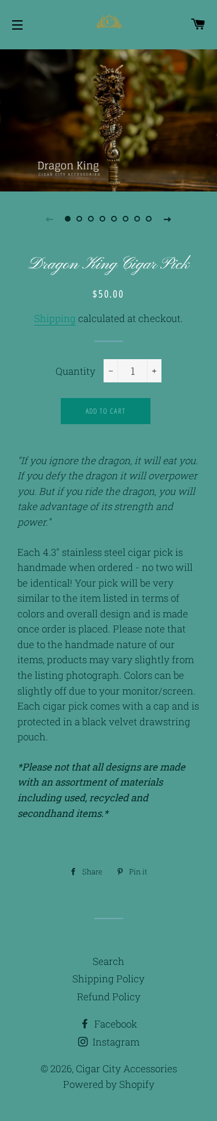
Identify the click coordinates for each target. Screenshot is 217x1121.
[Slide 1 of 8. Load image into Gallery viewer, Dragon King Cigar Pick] (68, 219)
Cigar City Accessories (126, 1068)
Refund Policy (109, 996)
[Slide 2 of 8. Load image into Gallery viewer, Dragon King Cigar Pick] (80, 219)
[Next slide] (168, 219)
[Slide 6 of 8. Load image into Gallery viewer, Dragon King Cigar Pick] (126, 219)
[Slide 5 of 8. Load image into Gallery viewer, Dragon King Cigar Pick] (114, 219)
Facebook (114, 1023)
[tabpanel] (108, 118)
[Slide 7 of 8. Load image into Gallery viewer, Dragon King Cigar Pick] (138, 219)
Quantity (75, 371)
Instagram (114, 1041)
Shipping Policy (108, 978)
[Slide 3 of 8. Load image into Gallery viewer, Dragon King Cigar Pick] (91, 219)
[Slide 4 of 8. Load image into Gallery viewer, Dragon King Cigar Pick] (103, 219)
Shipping (55, 318)
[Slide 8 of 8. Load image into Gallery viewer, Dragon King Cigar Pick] (149, 219)
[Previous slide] (49, 219)
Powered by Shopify (109, 1084)
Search (108, 961)
